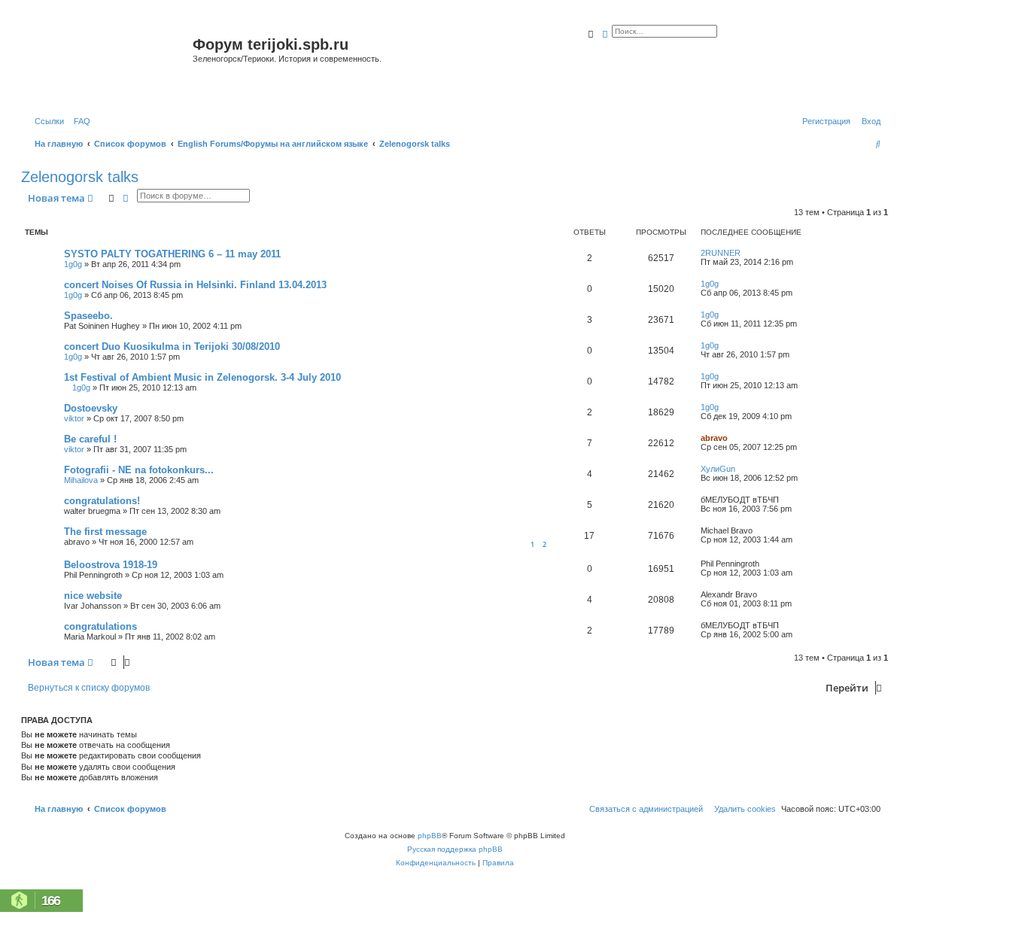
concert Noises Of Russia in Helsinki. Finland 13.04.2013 (195, 284)
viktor (74, 418)
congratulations (100, 626)
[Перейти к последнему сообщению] (746, 252)
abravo (714, 437)
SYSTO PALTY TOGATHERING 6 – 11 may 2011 (172, 254)
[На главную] (109, 63)
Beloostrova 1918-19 (110, 564)
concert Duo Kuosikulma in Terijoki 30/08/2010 (172, 346)
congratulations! (102, 500)
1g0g (73, 264)
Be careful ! (90, 439)
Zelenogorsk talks (79, 177)
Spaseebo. (88, 315)
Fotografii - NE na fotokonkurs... (139, 470)
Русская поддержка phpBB (455, 849)
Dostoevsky (90, 408)
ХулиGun (718, 468)
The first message (105, 531)
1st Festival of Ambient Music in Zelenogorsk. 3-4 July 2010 (202, 377)
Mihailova (81, 480)
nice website (93, 595)
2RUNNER (721, 252)
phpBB (430, 835)
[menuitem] (79, 121)
